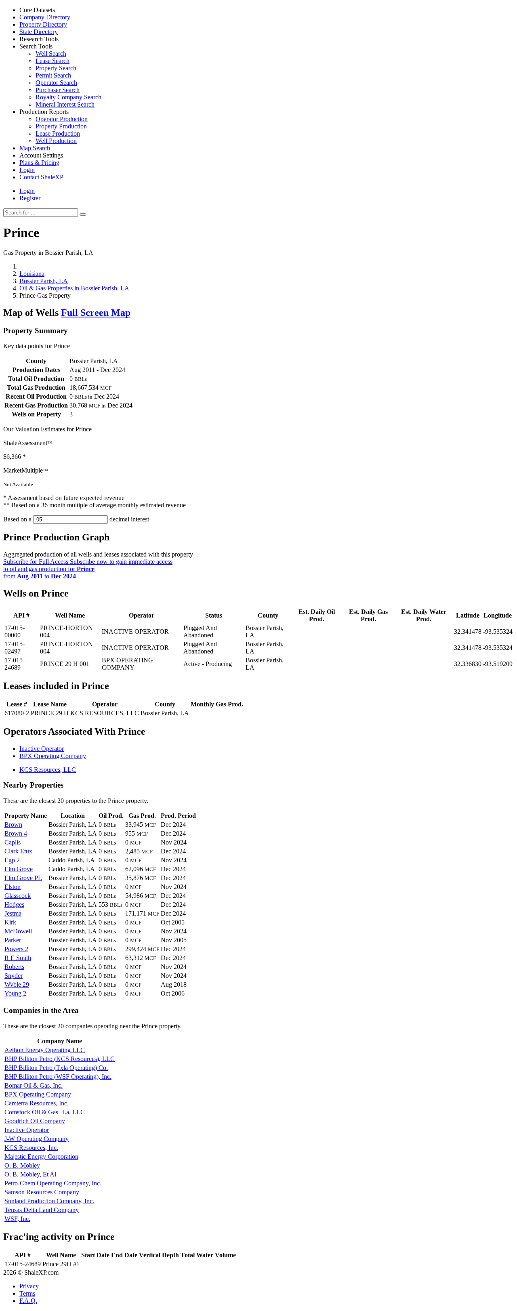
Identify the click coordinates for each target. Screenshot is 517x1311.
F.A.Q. (28, 1300)
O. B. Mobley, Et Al (30, 1174)
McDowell (18, 931)
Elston (12, 886)
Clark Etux (18, 851)
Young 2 (15, 993)
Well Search (51, 53)
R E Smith (17, 957)
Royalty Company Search (68, 97)
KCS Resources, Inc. (31, 1147)
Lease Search (52, 60)
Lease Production (58, 133)
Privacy (29, 1286)
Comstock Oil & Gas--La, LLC (44, 1112)
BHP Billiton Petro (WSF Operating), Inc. (57, 1076)
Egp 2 (12, 860)
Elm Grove (18, 869)
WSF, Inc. (17, 1218)
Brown (13, 824)
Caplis (12, 842)
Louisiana (31, 273)
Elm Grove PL (23, 877)
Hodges (14, 904)
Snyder (13, 975)
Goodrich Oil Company (34, 1121)
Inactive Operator (41, 748)
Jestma (12, 913)
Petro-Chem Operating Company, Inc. (52, 1183)
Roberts (14, 966)
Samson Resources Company (41, 1192)
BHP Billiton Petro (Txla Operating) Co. (56, 1067)
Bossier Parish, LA (43, 280)
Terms (27, 1293)
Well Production (56, 140)
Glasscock (17, 895)
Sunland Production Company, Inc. (49, 1201)
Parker (12, 940)
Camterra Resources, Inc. (36, 1103)
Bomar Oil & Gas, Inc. (33, 1085)
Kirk (10, 922)
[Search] (83, 214)
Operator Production (62, 119)
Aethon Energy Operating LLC (44, 1049)
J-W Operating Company (36, 1138)
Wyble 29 (16, 984)
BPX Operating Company (52, 755)
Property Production (61, 126)
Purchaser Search (58, 89)
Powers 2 (16, 948)
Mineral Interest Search (65, 104)
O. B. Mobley (22, 1165)
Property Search (56, 68)
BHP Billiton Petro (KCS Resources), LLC (59, 1058)
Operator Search (56, 82)
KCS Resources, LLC (47, 769)
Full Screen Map (95, 312)
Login (27, 190)
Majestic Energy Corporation (41, 1156)
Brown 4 (15, 833)
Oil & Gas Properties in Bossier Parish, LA (74, 288)
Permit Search (53, 75)
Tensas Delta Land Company (41, 1209)
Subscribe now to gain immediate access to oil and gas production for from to (87, 569)
